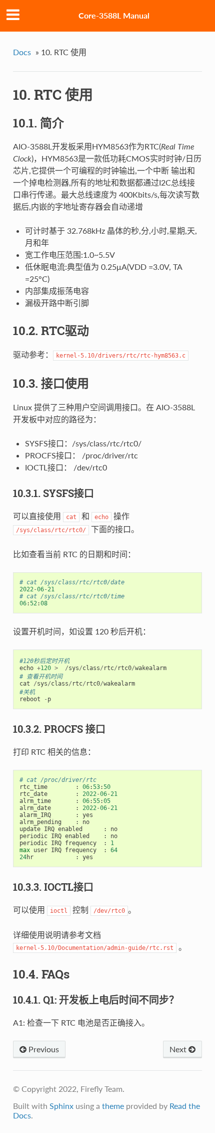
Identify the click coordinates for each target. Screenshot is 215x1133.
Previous (42, 1049)
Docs (22, 52)
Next (179, 1049)
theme (113, 1105)
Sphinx (62, 1105)
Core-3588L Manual (114, 15)
